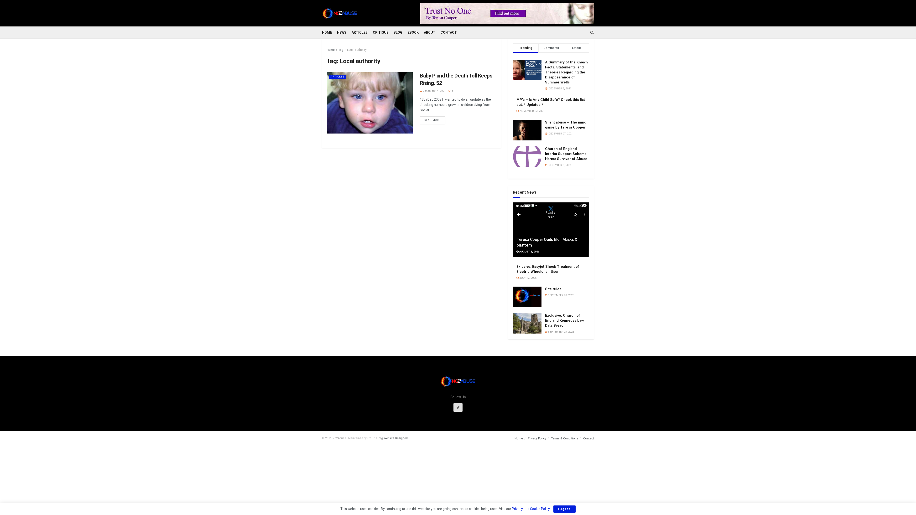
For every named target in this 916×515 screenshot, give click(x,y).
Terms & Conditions (564, 438)
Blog (398, 32)
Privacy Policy (537, 438)
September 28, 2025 (560, 295)
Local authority (357, 50)
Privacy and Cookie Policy (531, 509)
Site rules (553, 289)
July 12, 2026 (527, 277)
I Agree (564, 509)
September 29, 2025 (560, 331)
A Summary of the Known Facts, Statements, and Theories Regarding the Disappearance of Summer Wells (566, 72)
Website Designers (396, 438)
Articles (360, 32)
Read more (432, 120)
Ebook (413, 32)
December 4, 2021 (434, 90)
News (341, 32)
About (429, 32)
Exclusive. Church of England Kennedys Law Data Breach (564, 320)
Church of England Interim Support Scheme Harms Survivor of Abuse (566, 154)
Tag (340, 50)
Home (327, 32)
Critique (380, 32)
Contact (449, 32)
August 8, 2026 (529, 251)
